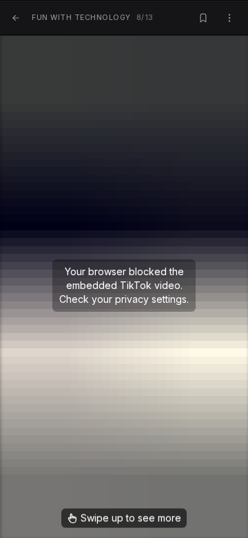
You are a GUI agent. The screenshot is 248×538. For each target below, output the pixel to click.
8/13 (93, 17)
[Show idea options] (229, 18)
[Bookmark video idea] (203, 18)
